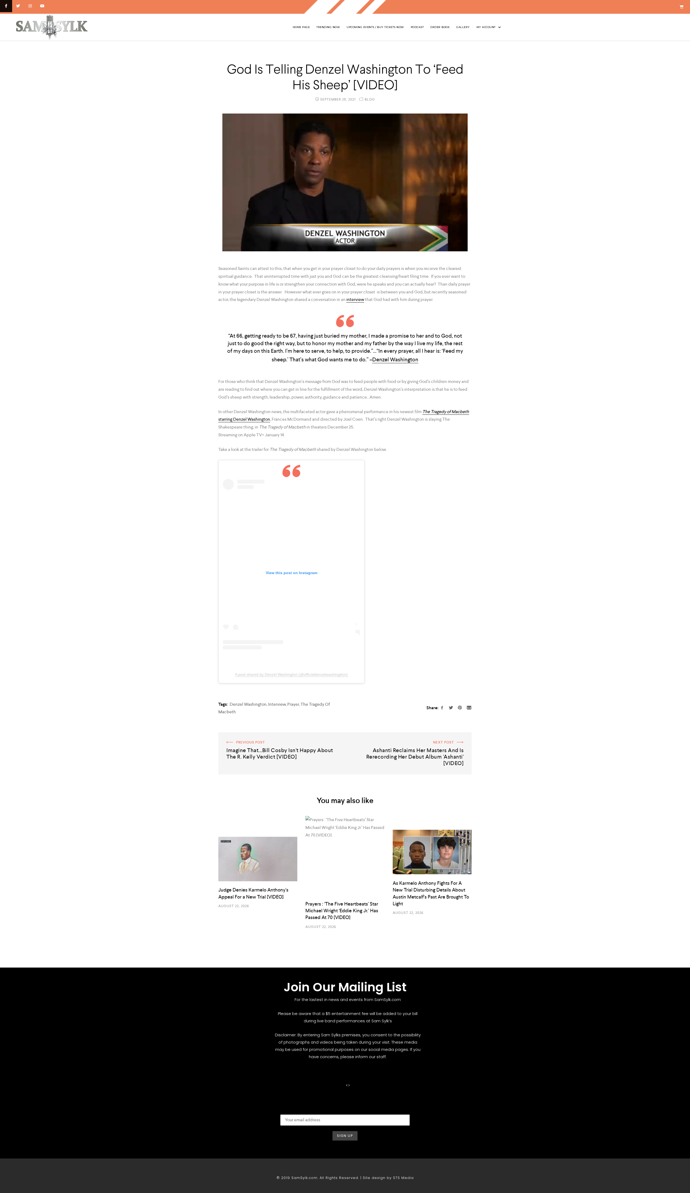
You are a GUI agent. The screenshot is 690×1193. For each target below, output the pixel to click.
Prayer (293, 704)
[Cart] (681, 7)
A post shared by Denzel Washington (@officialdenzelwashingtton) (291, 674)
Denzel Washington (395, 359)
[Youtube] (42, 6)
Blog (370, 99)
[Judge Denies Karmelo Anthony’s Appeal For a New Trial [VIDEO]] (257, 859)
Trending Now (328, 27)
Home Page (301, 27)
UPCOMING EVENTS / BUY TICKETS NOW (375, 27)
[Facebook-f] (6, 6)
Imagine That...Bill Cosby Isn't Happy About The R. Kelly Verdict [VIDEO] (277, 739)
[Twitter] (18, 6)
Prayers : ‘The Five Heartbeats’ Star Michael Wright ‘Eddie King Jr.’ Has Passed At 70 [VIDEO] (341, 910)
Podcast (417, 27)
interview (355, 299)
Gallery (463, 27)
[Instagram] (30, 6)
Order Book (440, 27)
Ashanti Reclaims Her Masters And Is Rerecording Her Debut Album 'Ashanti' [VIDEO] (409, 739)
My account (486, 27)
